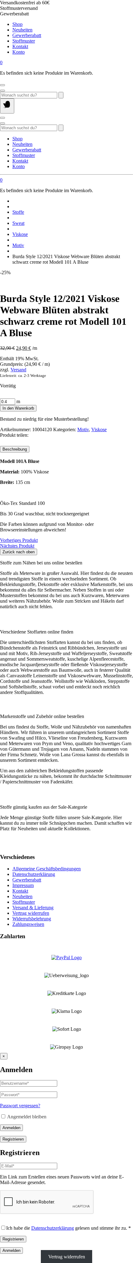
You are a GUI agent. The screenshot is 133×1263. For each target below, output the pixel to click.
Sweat (18, 223)
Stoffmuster (23, 40)
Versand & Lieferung (33, 907)
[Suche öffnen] (2, 91)
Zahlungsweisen (28, 924)
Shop (17, 24)
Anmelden (11, 1127)
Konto (18, 52)
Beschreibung (14, 449)
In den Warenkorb (18, 408)
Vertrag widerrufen (30, 913)
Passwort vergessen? (20, 1105)
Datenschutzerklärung (33, 874)
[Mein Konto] (2, 85)
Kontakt (20, 46)
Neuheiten (22, 29)
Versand (18, 369)
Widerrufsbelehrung (31, 918)
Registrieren (13, 1139)
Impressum (23, 885)
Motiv (18, 245)
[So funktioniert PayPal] (66, 957)
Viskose (20, 234)
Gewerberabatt (26, 35)
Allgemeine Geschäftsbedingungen (46, 868)
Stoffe (18, 212)
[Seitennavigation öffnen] (7, 106)
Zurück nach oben (18, 552)
